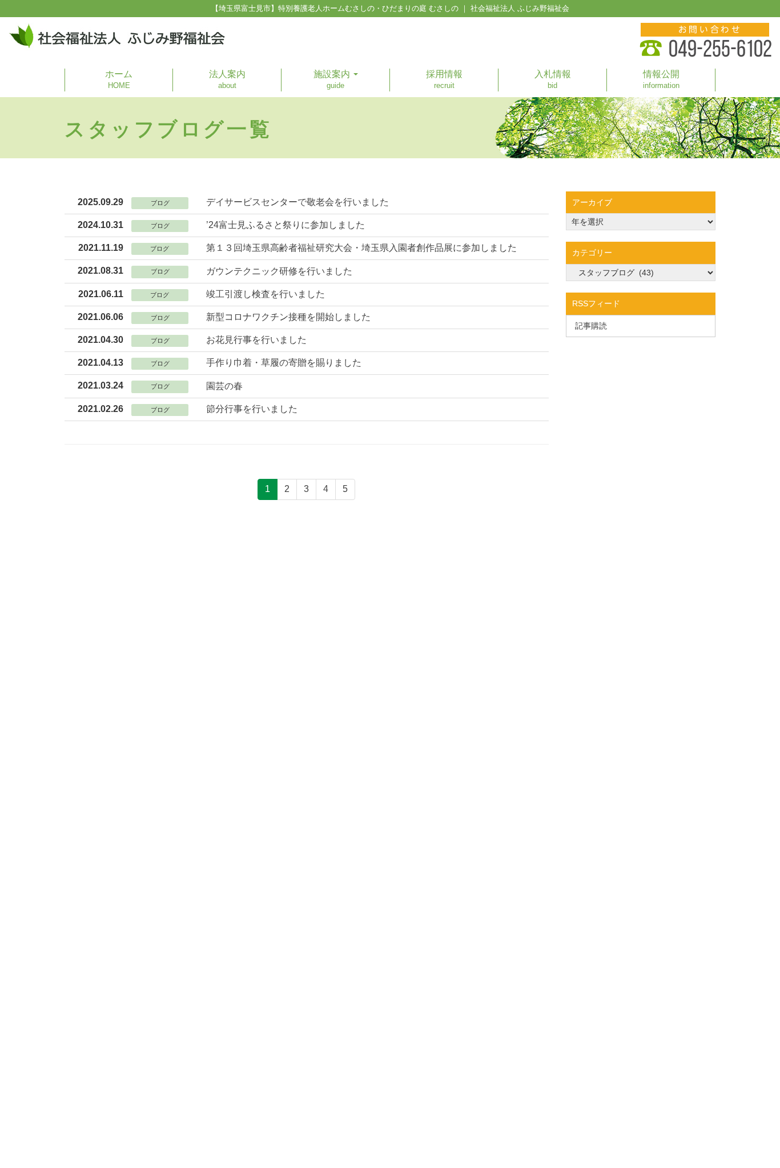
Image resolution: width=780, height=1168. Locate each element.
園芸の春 (224, 386)
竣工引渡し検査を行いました (265, 294)
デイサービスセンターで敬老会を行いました (297, 202)
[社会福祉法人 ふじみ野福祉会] (117, 37)
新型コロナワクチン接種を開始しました (288, 317)
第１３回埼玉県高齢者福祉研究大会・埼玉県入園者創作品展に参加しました (361, 248)
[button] (336, 80)
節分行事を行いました (251, 409)
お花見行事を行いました (256, 340)
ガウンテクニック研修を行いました (279, 271)
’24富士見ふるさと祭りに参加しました (285, 225)
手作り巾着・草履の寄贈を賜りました (283, 362)
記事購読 (591, 325)
